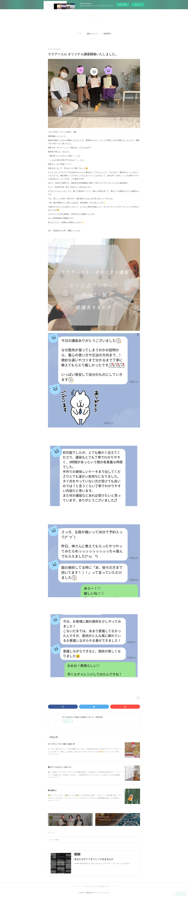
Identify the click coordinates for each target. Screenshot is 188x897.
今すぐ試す (122, 4)
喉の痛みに (52, 790)
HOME (79, 34)
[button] (79, 33)
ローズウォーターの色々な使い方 (61, 744)
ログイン (138, 4)
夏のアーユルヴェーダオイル (59, 767)
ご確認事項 (106, 34)
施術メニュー (92, 34)
